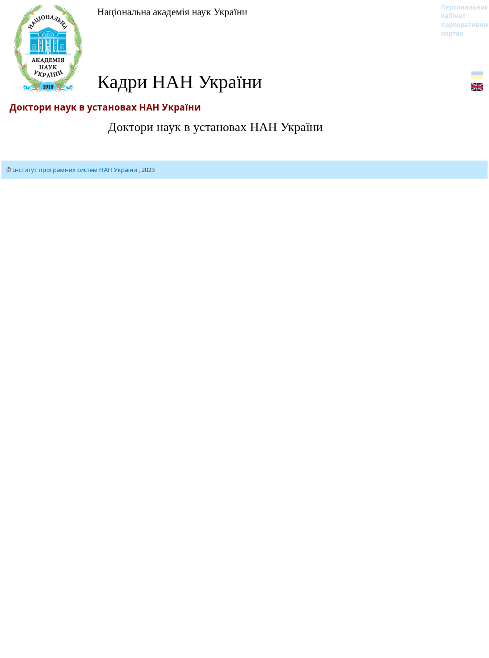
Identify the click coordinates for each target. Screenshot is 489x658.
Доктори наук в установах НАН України (215, 126)
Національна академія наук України (172, 11)
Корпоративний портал (459, 29)
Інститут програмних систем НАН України (76, 169)
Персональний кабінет (459, 11)
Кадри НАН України (179, 80)
